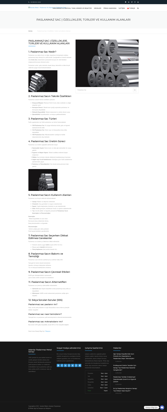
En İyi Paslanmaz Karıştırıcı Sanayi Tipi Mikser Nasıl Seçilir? (125, 390)
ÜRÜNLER (97, 8)
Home (30, 31)
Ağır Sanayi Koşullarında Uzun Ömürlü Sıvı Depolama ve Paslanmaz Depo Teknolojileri (123, 356)
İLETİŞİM (122, 8)
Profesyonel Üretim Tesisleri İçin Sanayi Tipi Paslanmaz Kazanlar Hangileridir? (124, 368)
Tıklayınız (47, 331)
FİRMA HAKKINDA (110, 8)
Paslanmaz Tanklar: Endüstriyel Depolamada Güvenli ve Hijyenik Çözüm (124, 379)
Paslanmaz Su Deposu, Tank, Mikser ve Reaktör (72, 8)
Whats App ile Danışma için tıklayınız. (40, 408)
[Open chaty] (162, 407)
